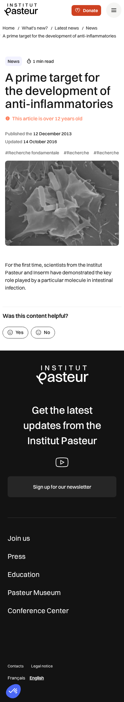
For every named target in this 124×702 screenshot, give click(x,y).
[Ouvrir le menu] (113, 10)
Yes (20, 332)
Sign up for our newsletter (62, 487)
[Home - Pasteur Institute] (21, 9)
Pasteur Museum (34, 592)
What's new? (35, 28)
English (37, 678)
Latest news (67, 28)
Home (9, 28)
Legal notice (42, 666)
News (91, 28)
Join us (19, 538)
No (47, 332)
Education (24, 574)
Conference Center (38, 610)
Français (16, 678)
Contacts (16, 666)
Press (16, 556)
